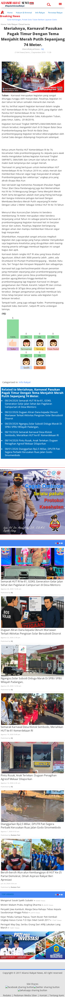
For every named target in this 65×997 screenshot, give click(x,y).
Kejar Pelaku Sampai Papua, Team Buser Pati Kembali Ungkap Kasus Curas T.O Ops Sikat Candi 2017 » (29, 918)
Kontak (43, 995)
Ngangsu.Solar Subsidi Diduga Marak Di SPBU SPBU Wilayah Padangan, (33, 425)
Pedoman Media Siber (25, 995)
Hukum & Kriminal (24, 12)
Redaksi (7, 995)
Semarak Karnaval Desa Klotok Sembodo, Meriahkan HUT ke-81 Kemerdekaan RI (32, 433)
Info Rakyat (40, 12)
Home (10, 12)
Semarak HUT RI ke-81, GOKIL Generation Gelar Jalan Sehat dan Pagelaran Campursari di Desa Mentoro (28, 403)
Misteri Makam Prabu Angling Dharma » (22, 904)
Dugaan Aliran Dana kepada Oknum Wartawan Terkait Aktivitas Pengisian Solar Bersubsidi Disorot (34, 415)
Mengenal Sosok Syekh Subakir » (18, 900)
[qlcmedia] (2, 995)
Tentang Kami (56, 995)
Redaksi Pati (15, 835)
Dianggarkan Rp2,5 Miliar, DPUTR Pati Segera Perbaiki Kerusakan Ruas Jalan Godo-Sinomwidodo (32, 452)
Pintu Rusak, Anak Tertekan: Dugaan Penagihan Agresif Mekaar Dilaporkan (31, 442)
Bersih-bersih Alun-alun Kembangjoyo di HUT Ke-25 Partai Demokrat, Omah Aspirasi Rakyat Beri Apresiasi (31, 876)
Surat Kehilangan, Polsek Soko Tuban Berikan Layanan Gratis (25, 19)
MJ (42, 49)
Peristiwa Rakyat (55, 12)
